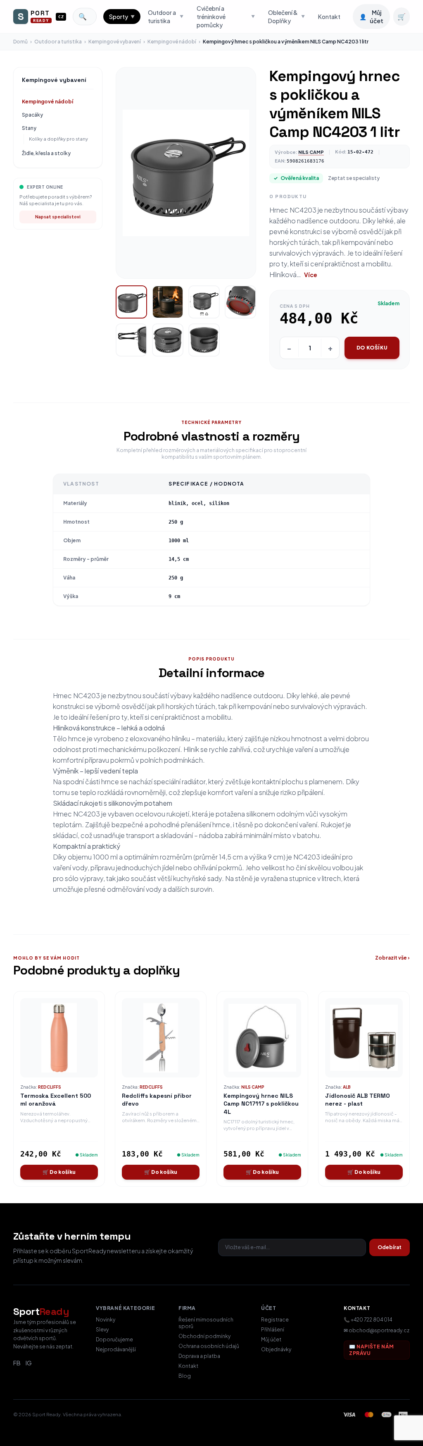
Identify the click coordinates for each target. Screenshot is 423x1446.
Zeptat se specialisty (354, 178)
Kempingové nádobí (171, 41)
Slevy (102, 1329)
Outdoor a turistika (58, 41)
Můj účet (271, 1339)
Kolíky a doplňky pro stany (58, 138)
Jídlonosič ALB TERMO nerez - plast (357, 1099)
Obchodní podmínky (204, 1336)
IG (29, 1363)
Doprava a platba (199, 1356)
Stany (29, 128)
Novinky (105, 1320)
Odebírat (390, 1247)
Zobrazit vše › (392, 958)
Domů (20, 41)
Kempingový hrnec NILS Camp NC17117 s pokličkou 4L (261, 1104)
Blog (184, 1376)
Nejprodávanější (116, 1349)
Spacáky (32, 115)
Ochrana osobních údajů (208, 1346)
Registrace (275, 1320)
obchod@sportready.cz (379, 1330)
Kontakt (329, 16)
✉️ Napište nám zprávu (371, 1349)
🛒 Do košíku (59, 1172)
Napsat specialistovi (58, 216)
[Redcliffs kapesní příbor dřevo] (161, 1037)
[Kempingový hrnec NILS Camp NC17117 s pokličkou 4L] (262, 1037)
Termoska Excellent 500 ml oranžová (55, 1099)
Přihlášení (272, 1329)
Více (310, 274)
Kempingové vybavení (114, 41)
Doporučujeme (114, 1339)
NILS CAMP (311, 152)
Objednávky (276, 1349)
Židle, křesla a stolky (46, 153)
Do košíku (371, 348)
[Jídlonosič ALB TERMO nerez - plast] (364, 1037)
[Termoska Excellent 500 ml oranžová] (59, 1037)
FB (17, 1363)
